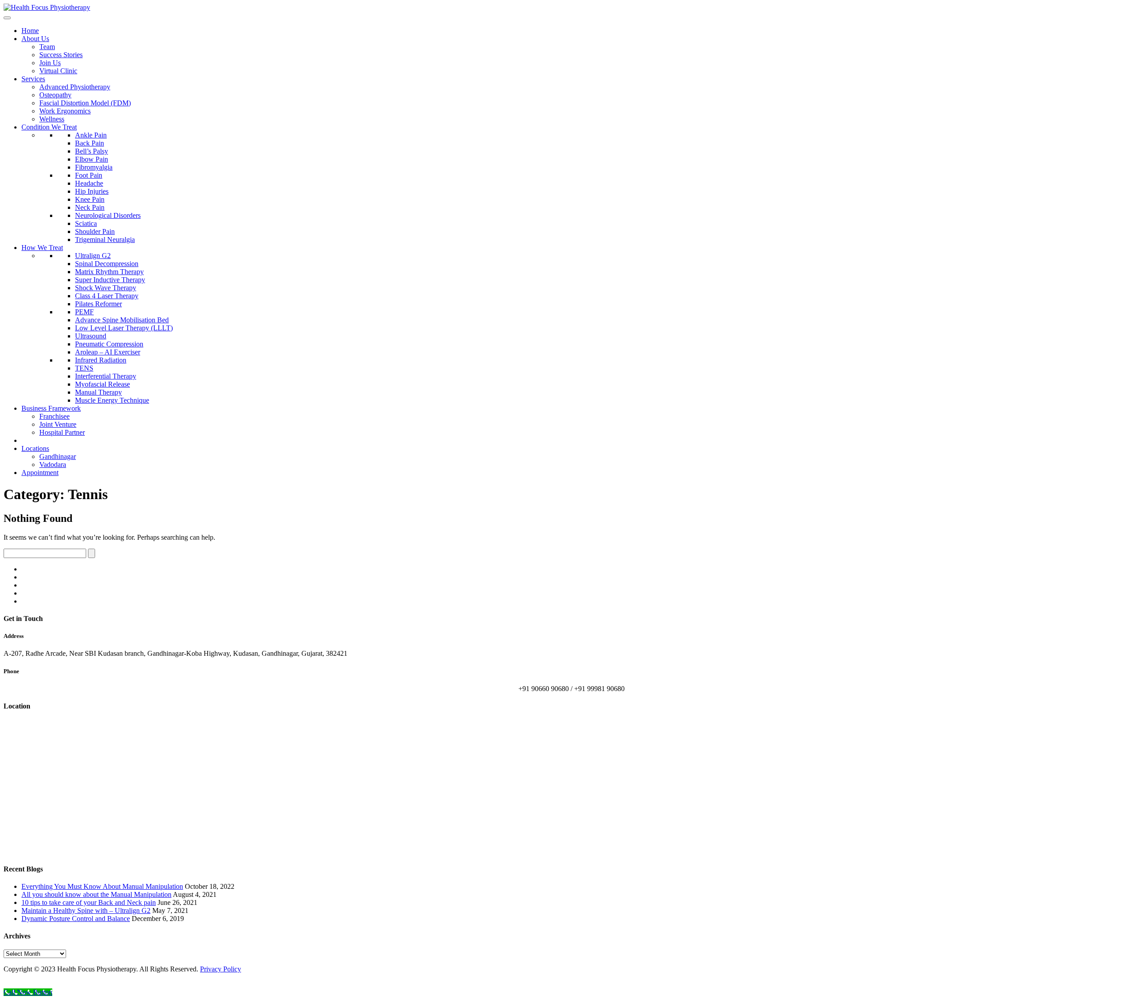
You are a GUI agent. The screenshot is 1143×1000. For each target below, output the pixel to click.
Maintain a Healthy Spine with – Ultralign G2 (85, 910)
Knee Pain (89, 199)
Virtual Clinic (58, 71)
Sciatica (86, 223)
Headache (89, 183)
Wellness (51, 119)
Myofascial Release (102, 384)
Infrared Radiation (100, 360)
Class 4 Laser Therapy (106, 296)
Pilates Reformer (98, 304)
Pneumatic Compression (109, 344)
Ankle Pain (91, 135)
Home (30, 30)
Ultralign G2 (93, 255)
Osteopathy (55, 95)
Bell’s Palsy (91, 151)
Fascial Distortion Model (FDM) (85, 103)
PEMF (84, 312)
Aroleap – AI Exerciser (107, 352)
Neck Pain (89, 207)
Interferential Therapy (105, 376)
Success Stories (61, 54)
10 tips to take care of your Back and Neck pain (88, 902)
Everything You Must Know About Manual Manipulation (102, 886)
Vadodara (52, 464)
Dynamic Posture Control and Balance (75, 918)
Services (33, 79)
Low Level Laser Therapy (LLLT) (124, 328)
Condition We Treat (49, 127)
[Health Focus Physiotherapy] (47, 7)
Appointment (39, 472)
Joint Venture (57, 424)
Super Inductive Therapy (110, 279)
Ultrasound (90, 336)
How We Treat (42, 247)
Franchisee (54, 416)
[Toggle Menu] (7, 18)
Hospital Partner (62, 432)
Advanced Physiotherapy (74, 87)
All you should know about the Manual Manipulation (96, 894)
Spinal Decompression (106, 263)
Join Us (50, 63)
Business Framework (51, 408)
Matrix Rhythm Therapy (109, 271)
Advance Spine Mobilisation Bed (122, 320)
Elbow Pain (91, 159)
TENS (84, 368)
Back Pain (89, 143)
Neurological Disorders (108, 215)
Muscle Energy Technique (112, 400)
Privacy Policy (220, 969)
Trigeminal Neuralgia (105, 239)
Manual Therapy (98, 392)
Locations (35, 448)
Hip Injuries (91, 191)
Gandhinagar (57, 456)
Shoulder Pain (95, 231)
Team (47, 46)
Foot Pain (88, 175)
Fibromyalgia (94, 167)
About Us (35, 38)
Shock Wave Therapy (105, 288)
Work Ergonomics (65, 111)
